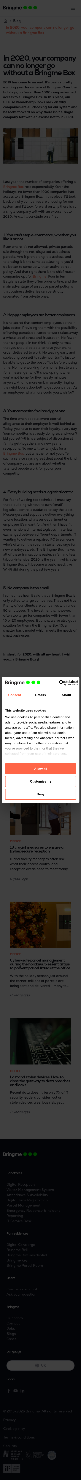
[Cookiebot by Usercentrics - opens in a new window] (59, 683)
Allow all (40, 768)
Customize (38, 781)
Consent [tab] (14, 695)
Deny (40, 794)
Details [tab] (40, 695)
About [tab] (66, 695)
